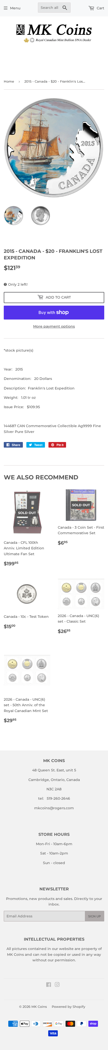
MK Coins (39, 1007)
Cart (100, 8)
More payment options (54, 326)
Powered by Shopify (68, 1007)
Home (9, 81)
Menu (15, 8)
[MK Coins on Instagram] (57, 985)
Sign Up (94, 916)
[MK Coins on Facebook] (48, 985)
